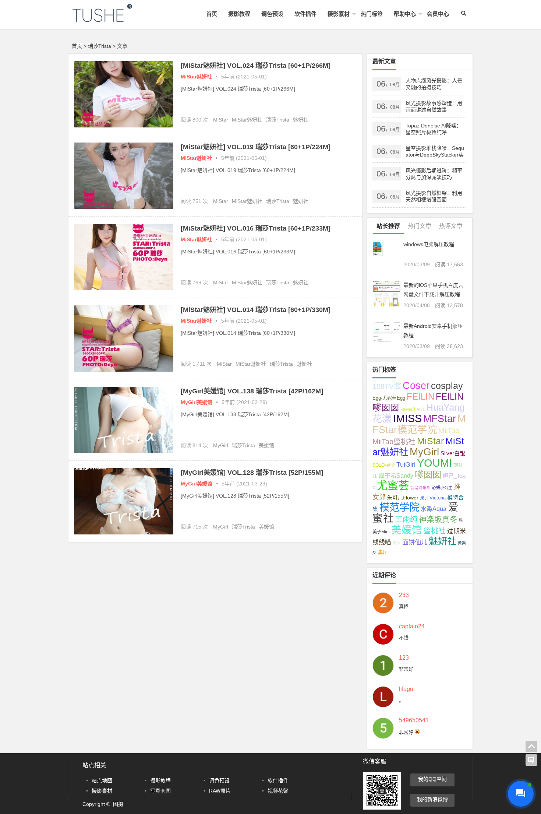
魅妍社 (300, 120)
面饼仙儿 (414, 542)
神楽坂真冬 (438, 519)
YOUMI (434, 463)
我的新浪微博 (432, 799)
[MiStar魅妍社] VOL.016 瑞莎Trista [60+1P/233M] (255, 228)
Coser (416, 385)
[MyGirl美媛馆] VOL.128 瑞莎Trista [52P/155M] (252, 472)
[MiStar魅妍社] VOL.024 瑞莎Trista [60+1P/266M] (255, 65)
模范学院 (399, 507)
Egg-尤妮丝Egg (388, 398)
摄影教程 (239, 14)
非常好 (406, 669)
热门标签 (372, 14)
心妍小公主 (442, 487)
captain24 (412, 626)
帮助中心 (405, 14)
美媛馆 (266, 445)
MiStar (220, 120)
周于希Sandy (396, 475)
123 (404, 658)
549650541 (414, 720)
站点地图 (102, 780)
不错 (404, 638)
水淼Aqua (433, 509)
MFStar (439, 418)
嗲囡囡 (428, 475)
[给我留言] (531, 760)
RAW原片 (220, 791)
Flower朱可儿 (412, 409)
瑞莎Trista (277, 120)
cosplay (447, 385)
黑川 (383, 552)
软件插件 (305, 14)
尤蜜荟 (393, 485)
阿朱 (397, 543)
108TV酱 (386, 386)
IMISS (407, 418)
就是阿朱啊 (420, 487)
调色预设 (272, 14)
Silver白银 (453, 453)
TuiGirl (406, 464)
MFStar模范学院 (419, 424)
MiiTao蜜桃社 (394, 442)
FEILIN (420, 396)
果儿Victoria (433, 498)
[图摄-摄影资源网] (112, 19)
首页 (211, 14)
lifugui (407, 689)
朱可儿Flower (402, 498)
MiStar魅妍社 (196, 77)
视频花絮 (278, 791)
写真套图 (160, 791)
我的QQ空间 (432, 779)
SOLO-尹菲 (383, 465)
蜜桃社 (435, 531)
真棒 (404, 606)
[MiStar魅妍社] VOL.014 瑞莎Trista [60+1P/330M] (255, 309)
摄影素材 (339, 14)
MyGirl (220, 445)
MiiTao (448, 431)
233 (404, 595)
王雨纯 (406, 519)
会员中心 (438, 14)
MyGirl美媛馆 (196, 402)
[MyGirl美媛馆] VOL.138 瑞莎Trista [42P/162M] (252, 391)
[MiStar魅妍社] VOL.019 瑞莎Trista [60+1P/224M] (255, 147)
